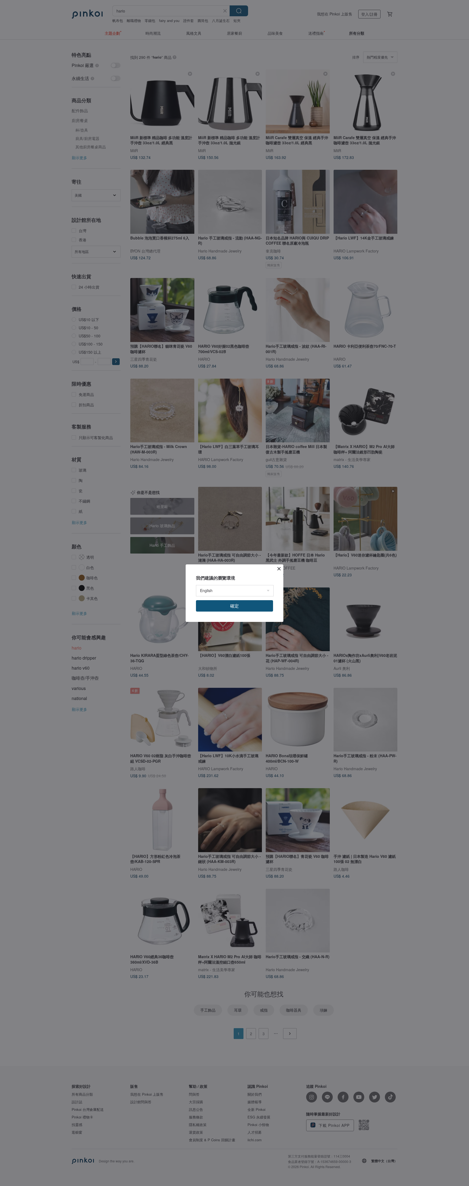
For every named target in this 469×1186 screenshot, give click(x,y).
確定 (234, 606)
